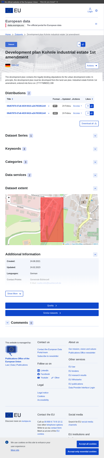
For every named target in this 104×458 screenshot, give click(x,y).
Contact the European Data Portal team (49, 351)
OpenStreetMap (77, 244)
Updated (66, 99)
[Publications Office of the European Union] (19, 350)
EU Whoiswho (75, 380)
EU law (72, 367)
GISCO (95, 244)
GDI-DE (15, 65)
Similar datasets (50, 313)
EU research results (77, 375)
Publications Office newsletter (82, 353)
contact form (56, 428)
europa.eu (26, 421)
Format (56, 99)
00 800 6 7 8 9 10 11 (53, 422)
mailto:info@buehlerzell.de (49, 283)
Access (76, 106)
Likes (88, 99)
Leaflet (66, 244)
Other (57, 378)
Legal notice (42, 393)
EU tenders (74, 371)
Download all (88, 123)
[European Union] (19, 415)
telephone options (55, 425)
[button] (49, 2)
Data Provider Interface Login (82, 387)
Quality (50, 305)
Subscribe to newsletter (47, 356)
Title (9, 99)
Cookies (41, 396)
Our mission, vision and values (82, 349)
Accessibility (43, 400)
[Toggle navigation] (96, 24)
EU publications (76, 384)
